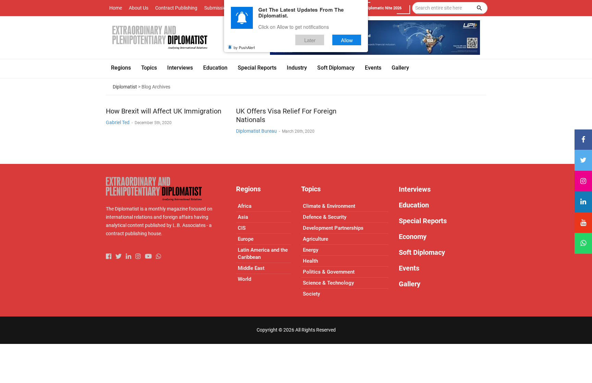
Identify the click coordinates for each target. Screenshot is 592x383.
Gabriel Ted (118, 122)
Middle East (251, 268)
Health (310, 261)
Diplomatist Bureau (256, 131)
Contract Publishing (176, 8)
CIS (242, 228)
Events (409, 268)
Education (414, 205)
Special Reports (423, 221)
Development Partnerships (333, 228)
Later (310, 40)
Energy (310, 250)
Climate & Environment (329, 206)
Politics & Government (329, 272)
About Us (138, 8)
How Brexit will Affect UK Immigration (163, 111)
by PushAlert (244, 47)
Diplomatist (125, 86)
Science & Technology (328, 283)
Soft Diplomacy (422, 252)
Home (115, 8)
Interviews (415, 189)
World (244, 279)
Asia (243, 217)
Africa (244, 206)
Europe (246, 239)
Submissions (217, 8)
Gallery (409, 284)
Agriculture (315, 239)
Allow (347, 40)
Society (311, 294)
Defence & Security (324, 217)
